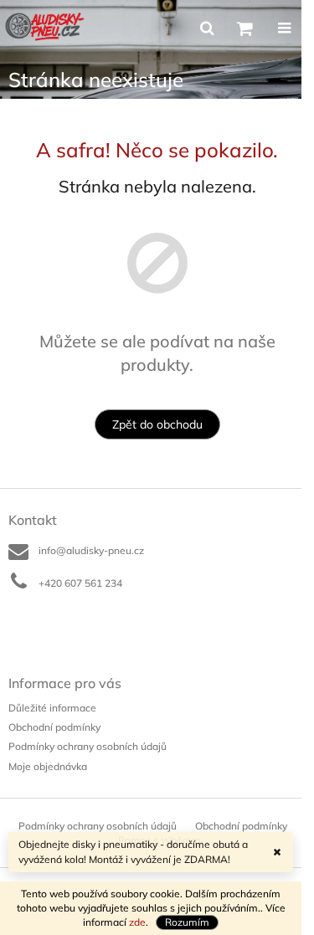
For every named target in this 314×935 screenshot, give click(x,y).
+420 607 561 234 (80, 583)
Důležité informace (52, 707)
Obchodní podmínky (54, 727)
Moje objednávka (47, 766)
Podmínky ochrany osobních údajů (87, 746)
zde (137, 922)
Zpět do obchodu (157, 424)
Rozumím (187, 922)
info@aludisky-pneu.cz (91, 550)
